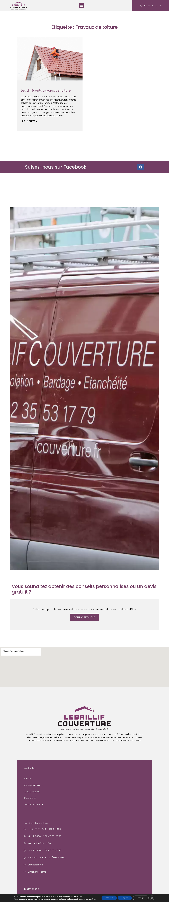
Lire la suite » (29, 121)
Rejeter (125, 898)
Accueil (27, 778)
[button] (81, 5)
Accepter (109, 898)
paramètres (90, 899)
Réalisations (30, 798)
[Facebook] (140, 167)
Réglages (141, 898)
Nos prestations (32, 785)
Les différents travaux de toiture (46, 90)
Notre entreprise (32, 791)
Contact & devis (32, 804)
